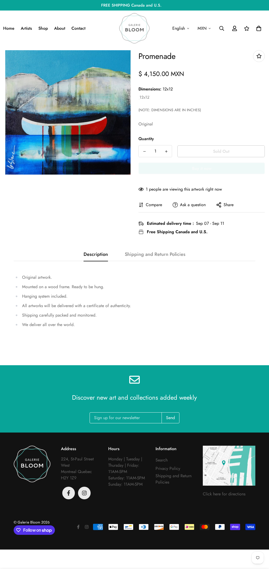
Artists (26, 28)
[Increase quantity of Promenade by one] (166, 151)
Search (162, 460)
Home (8, 28)
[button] (258, 28)
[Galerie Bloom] (134, 28)
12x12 (144, 97)
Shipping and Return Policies (174, 479)
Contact (78, 28)
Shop (43, 28)
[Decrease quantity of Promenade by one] (144, 151)
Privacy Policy (168, 468)
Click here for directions (224, 494)
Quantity (146, 139)
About (59, 28)
